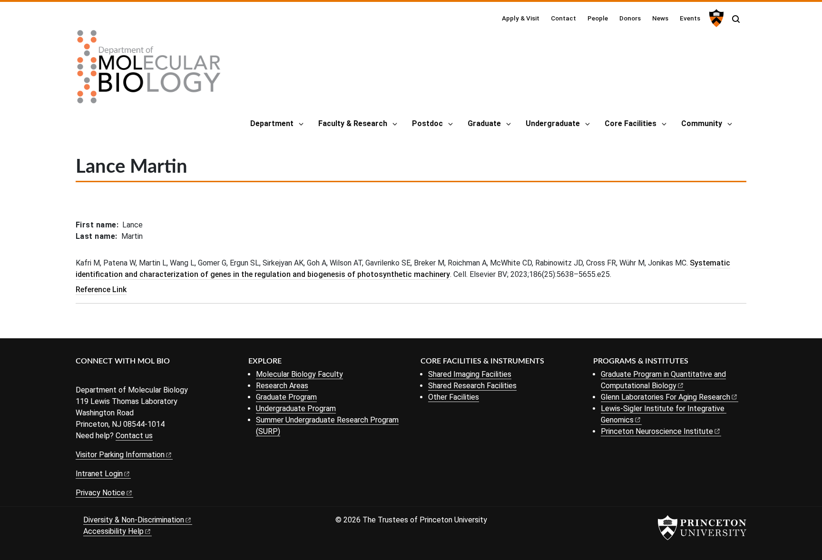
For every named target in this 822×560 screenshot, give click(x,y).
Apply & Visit (520, 18)
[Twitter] (95, 377)
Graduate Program (286, 397)
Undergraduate (553, 123)
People (597, 18)
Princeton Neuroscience (657, 431)
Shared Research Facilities (472, 385)
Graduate (484, 123)
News (660, 18)
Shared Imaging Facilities (469, 374)
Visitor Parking (120, 454)
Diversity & (133, 519)
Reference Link (101, 289)
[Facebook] (81, 377)
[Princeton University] (715, 18)
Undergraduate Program (296, 408)
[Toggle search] (736, 19)
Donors (630, 18)
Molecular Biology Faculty (299, 374)
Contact (563, 18)
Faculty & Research (352, 123)
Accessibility (113, 531)
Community (701, 123)
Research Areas (282, 385)
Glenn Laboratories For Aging (665, 397)
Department (272, 123)
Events (690, 18)
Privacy (100, 492)
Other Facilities (453, 397)
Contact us (134, 435)
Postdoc (427, 123)
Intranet (99, 473)
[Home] (149, 70)
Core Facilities (630, 123)
